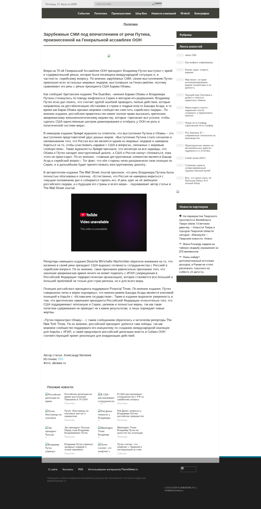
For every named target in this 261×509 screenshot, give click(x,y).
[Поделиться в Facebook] (81, 367)
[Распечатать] (135, 367)
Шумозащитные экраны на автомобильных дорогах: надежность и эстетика (197, 148)
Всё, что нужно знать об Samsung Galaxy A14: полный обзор (195, 180)
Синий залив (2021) (193, 158)
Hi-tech (185, 13)
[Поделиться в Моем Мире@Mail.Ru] (102, 367)
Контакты (67, 469)
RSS (80, 469)
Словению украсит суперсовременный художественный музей (195, 167)
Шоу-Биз (141, 13)
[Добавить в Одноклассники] (108, 367)
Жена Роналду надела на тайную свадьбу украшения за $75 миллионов (198, 247)
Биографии (201, 13)
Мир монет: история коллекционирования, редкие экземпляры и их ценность (195, 83)
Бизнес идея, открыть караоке (194, 71)
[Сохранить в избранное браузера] (129, 367)
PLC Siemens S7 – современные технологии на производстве (198, 135)
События (84, 13)
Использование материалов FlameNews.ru (113, 469)
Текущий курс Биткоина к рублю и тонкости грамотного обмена (196, 97)
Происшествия (121, 13)
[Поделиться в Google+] (88, 367)
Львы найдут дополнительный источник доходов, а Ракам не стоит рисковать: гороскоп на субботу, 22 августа (196, 264)
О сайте (53, 469)
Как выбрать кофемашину (196, 62)
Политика (100, 13)
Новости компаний (163, 13)
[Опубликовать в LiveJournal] (95, 367)
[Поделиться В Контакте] (122, 367)
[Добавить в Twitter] (115, 367)
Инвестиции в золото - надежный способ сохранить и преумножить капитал (196, 111)
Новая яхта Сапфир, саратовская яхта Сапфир (196, 124)
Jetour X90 (188, 55)
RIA (60, 359)
